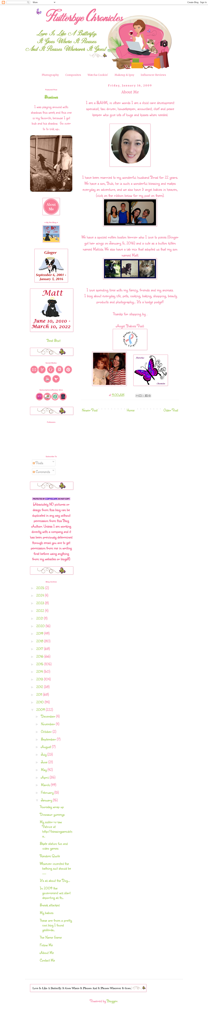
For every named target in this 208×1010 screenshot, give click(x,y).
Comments (42, 471)
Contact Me (47, 960)
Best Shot (53, 340)
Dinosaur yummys (52, 814)
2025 (40, 587)
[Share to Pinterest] (149, 395)
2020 (41, 625)
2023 (40, 602)
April (45, 777)
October (47, 731)
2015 (40, 663)
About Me (47, 952)
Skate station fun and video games (54, 846)
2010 (40, 702)
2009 (41, 709)
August (46, 746)
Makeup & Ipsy (124, 74)
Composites (73, 74)
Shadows (51, 97)
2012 (40, 686)
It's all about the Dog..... (55, 880)
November (48, 723)
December (48, 716)
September (49, 739)
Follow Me (46, 944)
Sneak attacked (49, 904)
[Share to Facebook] (146, 395)
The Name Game (51, 937)
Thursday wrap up (52, 806)
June (44, 761)
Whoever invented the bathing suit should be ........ (55, 868)
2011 (39, 694)
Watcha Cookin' (98, 74)
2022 (40, 610)
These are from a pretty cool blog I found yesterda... (56, 925)
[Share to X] (143, 395)
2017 (40, 648)
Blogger (112, 1000)
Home (131, 410)
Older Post (171, 410)
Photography (50, 74)
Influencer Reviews (153, 74)
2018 (40, 640)
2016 (40, 656)
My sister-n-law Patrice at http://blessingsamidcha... (56, 828)
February (47, 792)
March (46, 784)
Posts (39, 462)
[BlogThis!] (140, 395)
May (44, 769)
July (44, 754)
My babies (46, 912)
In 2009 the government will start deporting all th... (55, 892)
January (47, 799)
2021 (40, 618)
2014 (40, 671)
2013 (40, 679)
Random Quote (50, 855)
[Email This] (137, 395)
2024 (40, 595)
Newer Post (90, 410)
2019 (40, 633)
